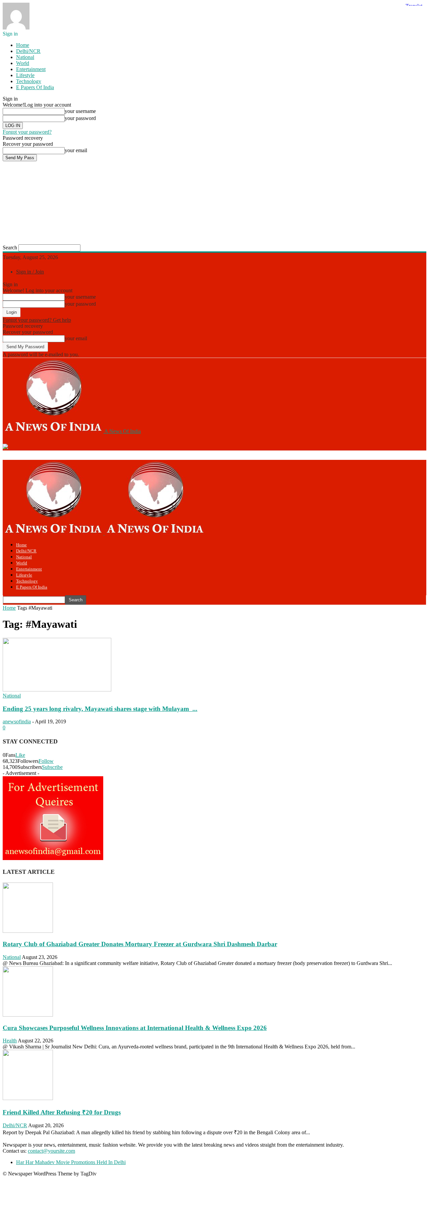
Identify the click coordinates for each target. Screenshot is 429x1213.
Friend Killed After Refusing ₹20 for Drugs (62, 1112)
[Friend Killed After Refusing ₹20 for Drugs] (28, 1098)
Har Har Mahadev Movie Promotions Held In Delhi (71, 1162)
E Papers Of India (35, 87)
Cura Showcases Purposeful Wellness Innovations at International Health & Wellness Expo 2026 (135, 1027)
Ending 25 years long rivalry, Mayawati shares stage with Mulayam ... (100, 708)
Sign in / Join (30, 272)
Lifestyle (25, 75)
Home (22, 45)
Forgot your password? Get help (37, 320)
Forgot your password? (27, 132)
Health (10, 1040)
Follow (46, 761)
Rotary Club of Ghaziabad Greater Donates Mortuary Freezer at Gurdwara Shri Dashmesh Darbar (140, 944)
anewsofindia (17, 721)
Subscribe (52, 767)
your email (76, 150)
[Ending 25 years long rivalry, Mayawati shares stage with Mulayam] (57, 689)
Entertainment (31, 69)
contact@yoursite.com (51, 1151)
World (22, 63)
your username (80, 111)
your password (80, 118)
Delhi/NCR (28, 51)
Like (20, 755)
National (25, 57)
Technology (28, 81)
